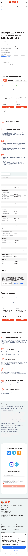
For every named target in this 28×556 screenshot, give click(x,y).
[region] (14, 80)
